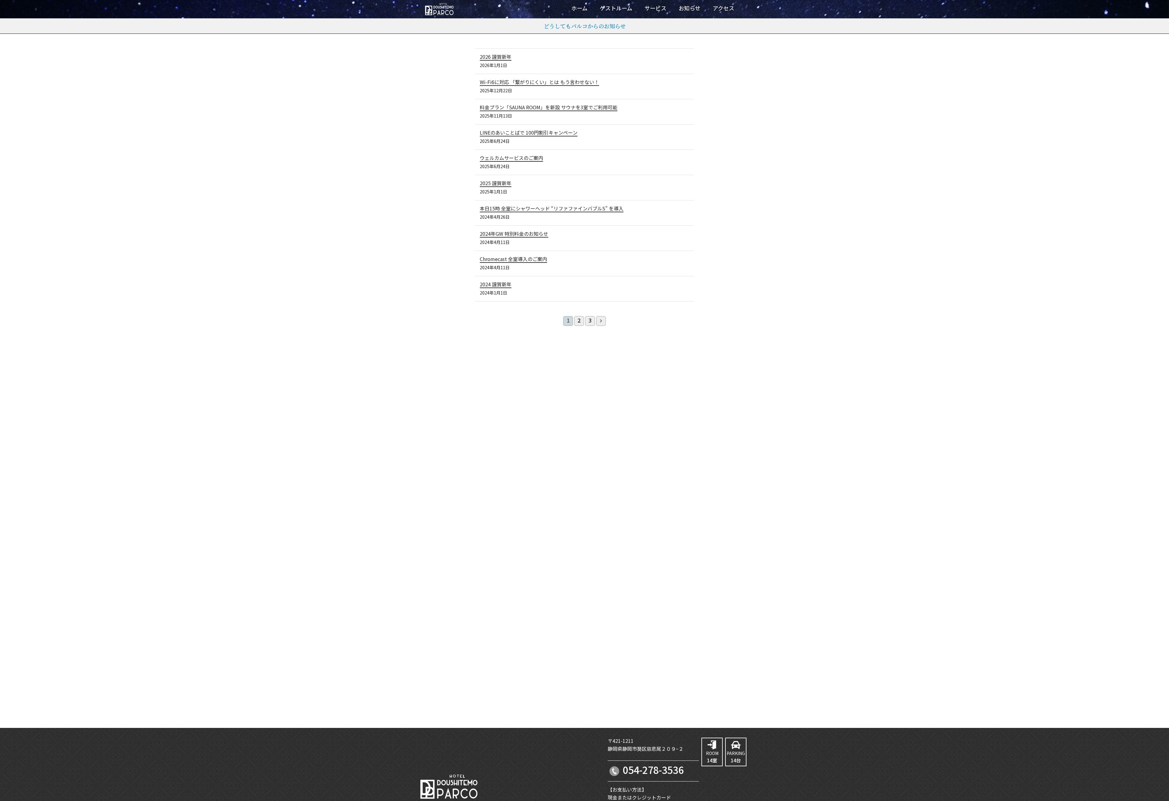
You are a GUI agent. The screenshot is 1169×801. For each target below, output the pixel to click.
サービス (655, 8)
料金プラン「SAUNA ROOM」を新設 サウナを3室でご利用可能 (548, 108)
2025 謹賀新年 (495, 184)
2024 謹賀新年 (495, 285)
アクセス (723, 8)
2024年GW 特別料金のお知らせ (514, 234)
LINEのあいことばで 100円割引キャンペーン (528, 133)
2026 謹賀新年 (495, 57)
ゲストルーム (616, 8)
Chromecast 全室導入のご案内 (513, 259)
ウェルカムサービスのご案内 (511, 158)
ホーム (579, 8)
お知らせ (689, 8)
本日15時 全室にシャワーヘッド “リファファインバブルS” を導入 (551, 209)
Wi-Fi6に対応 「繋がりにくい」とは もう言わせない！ (539, 82)
